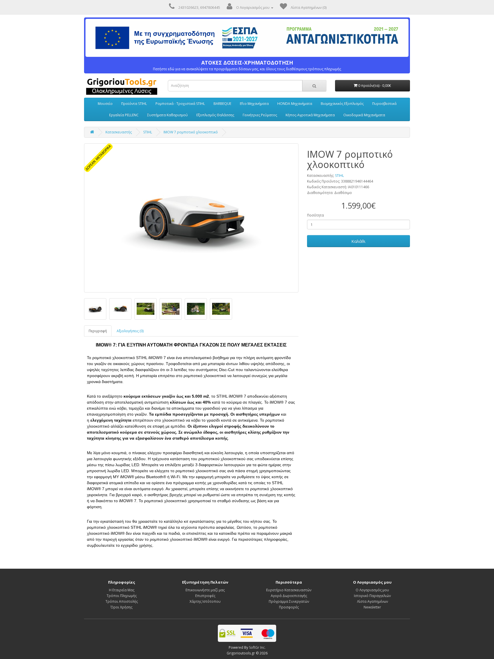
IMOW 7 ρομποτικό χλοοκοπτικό (191, 132)
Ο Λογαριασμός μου (372, 590)
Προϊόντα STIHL (134, 103)
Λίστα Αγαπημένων (372, 601)
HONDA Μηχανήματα (294, 103)
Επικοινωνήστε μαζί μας (205, 590)
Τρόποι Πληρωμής (122, 595)
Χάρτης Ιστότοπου (205, 601)
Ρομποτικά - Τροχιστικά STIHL (180, 103)
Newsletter (372, 607)
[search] (314, 85)
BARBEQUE (222, 103)
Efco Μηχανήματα (254, 103)
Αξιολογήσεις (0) (130, 331)
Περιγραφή (98, 331)
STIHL (147, 132)
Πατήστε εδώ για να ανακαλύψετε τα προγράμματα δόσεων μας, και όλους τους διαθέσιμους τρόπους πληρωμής (247, 65)
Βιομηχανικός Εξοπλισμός (342, 103)
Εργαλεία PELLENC (124, 115)
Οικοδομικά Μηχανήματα (364, 115)
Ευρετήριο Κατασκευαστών (288, 590)
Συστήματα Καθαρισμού (167, 115)
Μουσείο (105, 103)
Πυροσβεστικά (384, 103)
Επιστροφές (205, 595)
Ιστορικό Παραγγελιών (372, 595)
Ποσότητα (315, 215)
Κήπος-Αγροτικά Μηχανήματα (310, 115)
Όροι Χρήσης (121, 607)
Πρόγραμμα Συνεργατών (289, 601)
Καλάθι (358, 241)
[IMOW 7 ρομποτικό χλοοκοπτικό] (191, 218)
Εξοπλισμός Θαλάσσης (215, 115)
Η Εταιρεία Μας (121, 590)
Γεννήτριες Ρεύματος (260, 115)
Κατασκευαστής (118, 132)
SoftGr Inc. (257, 647)
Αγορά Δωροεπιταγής (289, 595)
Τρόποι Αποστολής (121, 601)
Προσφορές (289, 607)
